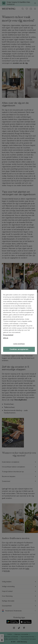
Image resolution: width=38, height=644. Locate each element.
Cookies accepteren (19, 349)
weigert (19, 328)
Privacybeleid (8, 335)
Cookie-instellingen (19, 344)
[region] (19, 322)
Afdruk (5, 338)
